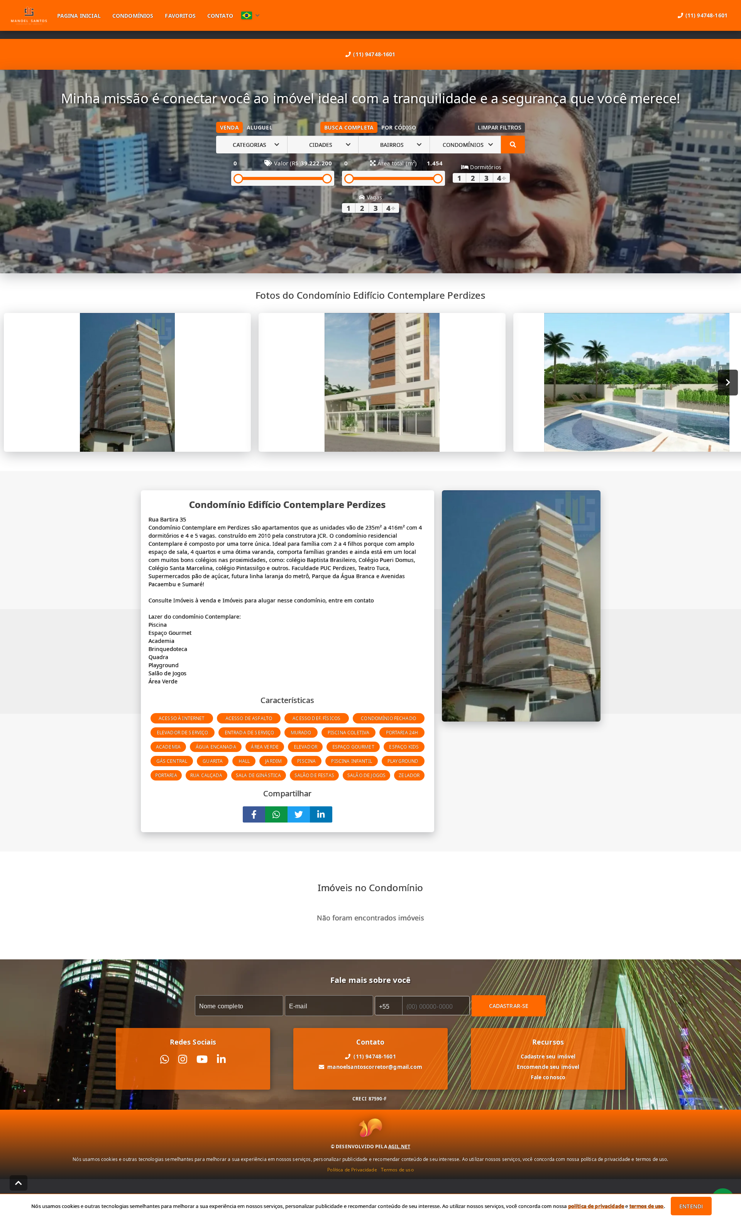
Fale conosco (548, 1077)
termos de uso (646, 1206)
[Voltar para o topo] (18, 1183)
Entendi (691, 1206)
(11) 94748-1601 (374, 54)
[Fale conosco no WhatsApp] (164, 1059)
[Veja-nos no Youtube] (202, 1059)
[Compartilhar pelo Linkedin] (321, 814)
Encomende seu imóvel (548, 1066)
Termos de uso (397, 1169)
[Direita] (728, 382)
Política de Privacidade (352, 1169)
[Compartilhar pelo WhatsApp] (276, 814)
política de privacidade (596, 1206)
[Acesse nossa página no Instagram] (182, 1059)
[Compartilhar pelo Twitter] (299, 814)
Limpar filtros (499, 127)
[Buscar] (513, 144)
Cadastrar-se (509, 1005)
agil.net (399, 1146)
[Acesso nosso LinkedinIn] (221, 1059)
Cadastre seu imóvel (548, 1056)
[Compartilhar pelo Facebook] (254, 814)
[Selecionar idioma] (250, 15)
